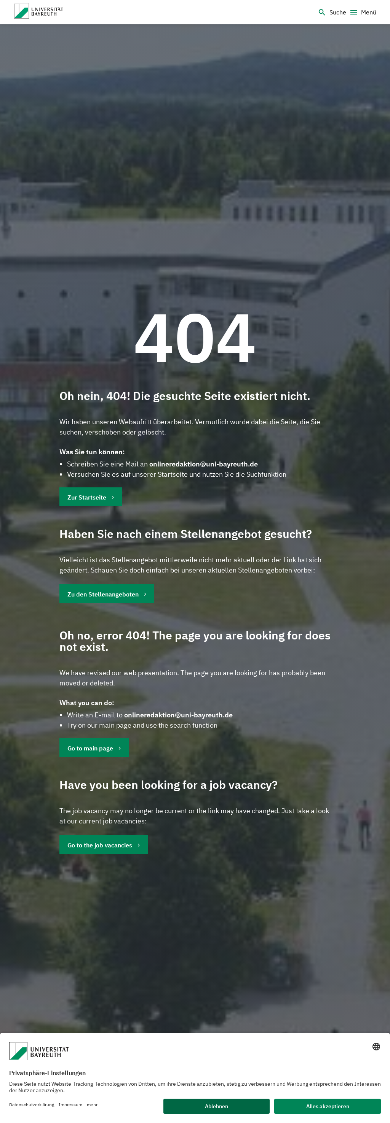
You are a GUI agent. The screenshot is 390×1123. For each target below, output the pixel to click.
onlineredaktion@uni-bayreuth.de (203, 464)
